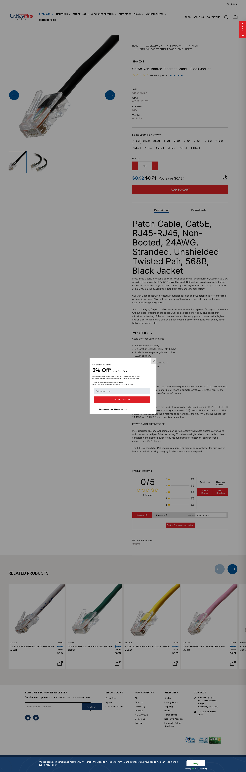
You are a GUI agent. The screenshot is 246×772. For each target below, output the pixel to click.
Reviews (242, 28)
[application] (123, 764)
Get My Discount (122, 399)
